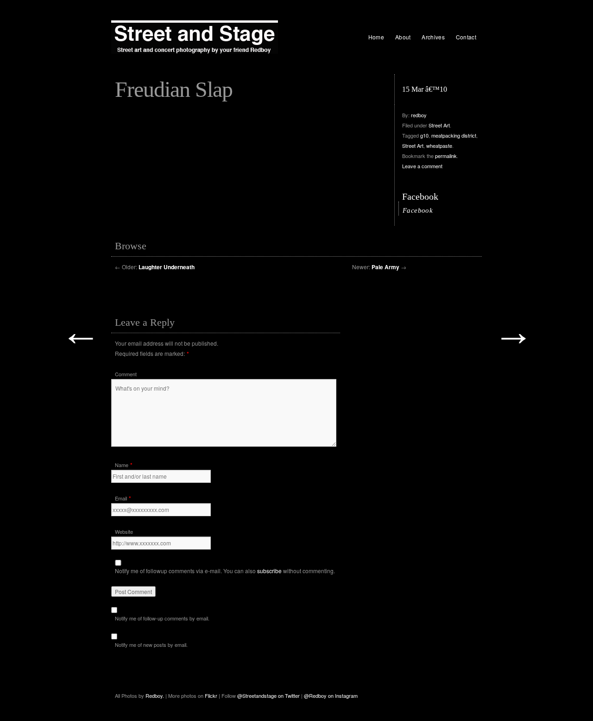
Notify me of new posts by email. (151, 644)
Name (121, 464)
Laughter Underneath (167, 267)
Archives (433, 37)
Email (121, 498)
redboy (419, 115)
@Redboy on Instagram (331, 695)
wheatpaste (439, 145)
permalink (446, 155)
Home (376, 37)
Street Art (439, 125)
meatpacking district (453, 135)
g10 (424, 135)
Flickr (212, 695)
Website (124, 531)
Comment (126, 374)
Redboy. (154, 695)
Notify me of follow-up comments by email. (162, 618)
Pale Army (385, 267)
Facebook (420, 196)
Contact (466, 37)
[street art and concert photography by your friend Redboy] (194, 37)
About (403, 37)
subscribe (269, 571)
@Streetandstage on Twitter (268, 695)
